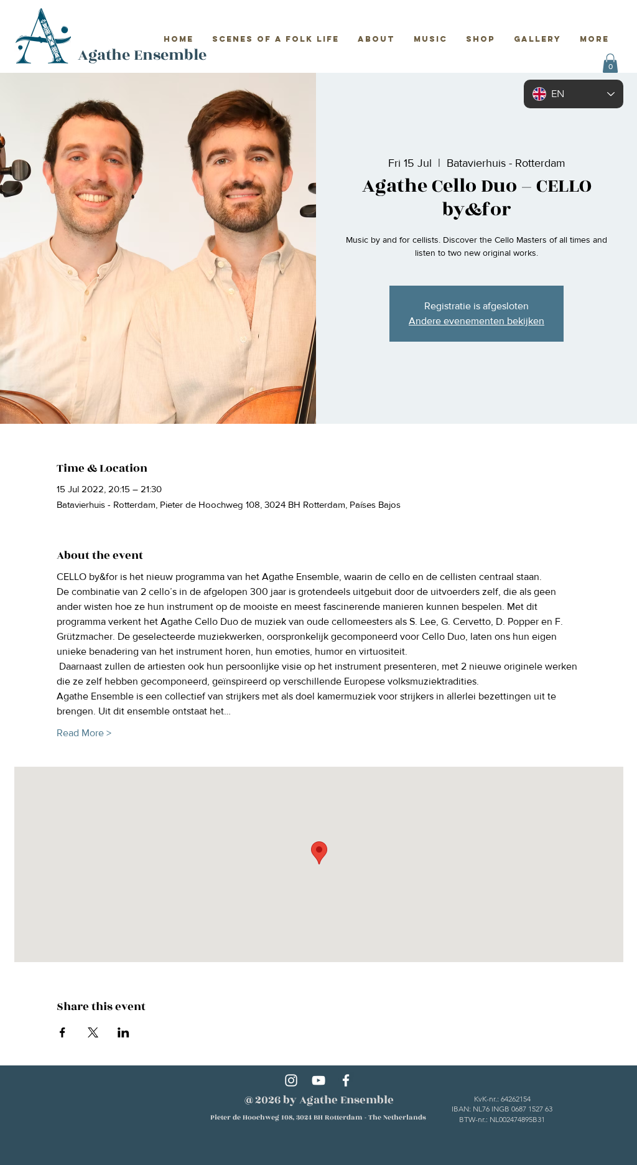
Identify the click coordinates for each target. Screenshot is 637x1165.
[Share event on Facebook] (62, 1032)
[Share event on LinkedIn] (123, 1032)
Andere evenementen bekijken (476, 321)
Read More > (84, 733)
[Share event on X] (93, 1032)
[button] (610, 63)
